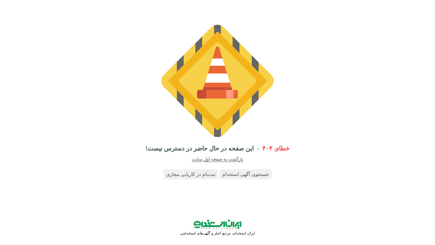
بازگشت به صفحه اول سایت (217, 159)
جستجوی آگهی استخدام (245, 174)
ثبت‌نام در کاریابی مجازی (190, 174)
